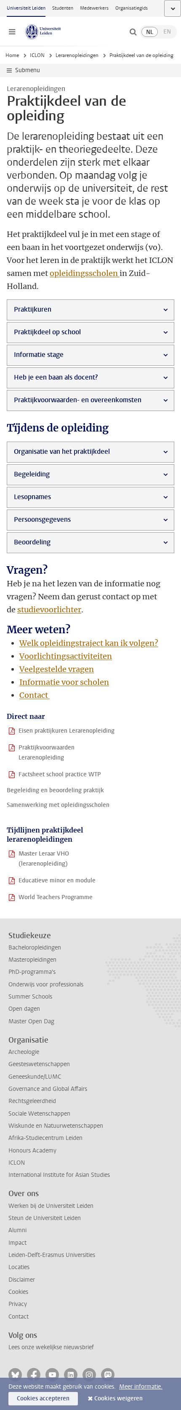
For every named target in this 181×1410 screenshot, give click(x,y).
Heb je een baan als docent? (56, 377)
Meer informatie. (140, 1387)
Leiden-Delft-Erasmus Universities (51, 1255)
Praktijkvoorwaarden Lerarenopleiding (47, 753)
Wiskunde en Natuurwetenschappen (55, 1126)
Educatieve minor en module (57, 881)
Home (12, 55)
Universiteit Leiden (26, 8)
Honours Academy (32, 1151)
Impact (17, 1243)
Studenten (62, 8)
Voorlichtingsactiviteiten (65, 656)
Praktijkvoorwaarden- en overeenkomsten (77, 399)
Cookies (18, 1292)
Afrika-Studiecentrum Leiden (45, 1138)
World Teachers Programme (56, 897)
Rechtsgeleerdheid (32, 1101)
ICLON (37, 55)
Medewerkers (94, 8)
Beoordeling (32, 542)
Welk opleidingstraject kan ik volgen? (88, 643)
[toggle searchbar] (133, 32)
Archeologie (23, 1052)
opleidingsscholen (85, 273)
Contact (34, 695)
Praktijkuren (32, 309)
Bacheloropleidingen (34, 948)
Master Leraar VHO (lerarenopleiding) (44, 859)
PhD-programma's (32, 972)
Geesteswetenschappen (39, 1064)
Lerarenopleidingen (77, 55)
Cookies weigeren (118, 1398)
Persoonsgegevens (42, 519)
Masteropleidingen (32, 960)
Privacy (17, 1304)
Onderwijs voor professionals (45, 985)
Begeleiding (32, 474)
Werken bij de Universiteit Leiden (50, 1206)
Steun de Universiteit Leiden (44, 1218)
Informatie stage (39, 354)
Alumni (17, 1230)
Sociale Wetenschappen (39, 1114)
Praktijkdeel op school (47, 332)
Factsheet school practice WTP (60, 774)
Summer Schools (30, 997)
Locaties (18, 1267)
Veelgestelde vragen (56, 669)
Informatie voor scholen (64, 682)
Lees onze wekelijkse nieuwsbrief (51, 1347)
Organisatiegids (131, 8)
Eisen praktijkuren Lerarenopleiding (66, 731)
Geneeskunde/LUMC (34, 1077)
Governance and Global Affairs (47, 1089)
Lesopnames (32, 496)
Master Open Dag (31, 1021)
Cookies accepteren (43, 1398)
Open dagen (24, 1009)
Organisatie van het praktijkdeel (62, 451)
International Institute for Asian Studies (59, 1175)
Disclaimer (21, 1280)
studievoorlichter (49, 609)
